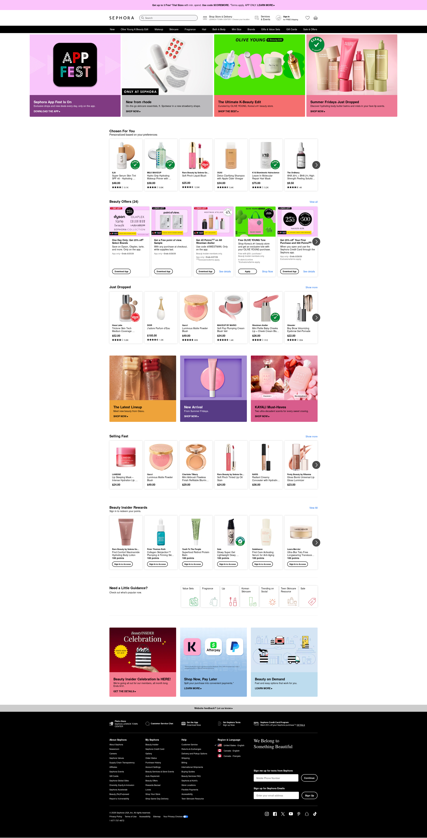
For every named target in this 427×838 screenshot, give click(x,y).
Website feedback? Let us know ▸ (213, 708)
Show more (312, 287)
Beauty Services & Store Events (159, 771)
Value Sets (188, 588)
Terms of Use (131, 816)
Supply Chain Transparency (122, 762)
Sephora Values (116, 758)
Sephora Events (116, 771)
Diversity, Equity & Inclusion (121, 785)
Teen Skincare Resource (288, 590)
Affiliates (113, 767)
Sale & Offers (310, 29)
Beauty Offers (151, 780)
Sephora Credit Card (154, 748)
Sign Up (309, 795)
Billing (184, 762)
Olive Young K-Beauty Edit (134, 29)
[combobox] (168, 18)
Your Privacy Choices (173, 816)
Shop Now (267, 271)
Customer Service (189, 744)
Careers (113, 753)
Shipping (185, 758)
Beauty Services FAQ (190, 776)
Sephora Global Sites (119, 780)
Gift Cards (291, 29)
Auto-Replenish (152, 776)
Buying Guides (188, 771)
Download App (121, 271)
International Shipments (192, 767)
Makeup (159, 29)
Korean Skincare (246, 590)
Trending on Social (267, 590)
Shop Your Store (152, 794)
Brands (251, 29)
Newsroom (114, 748)
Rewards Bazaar (153, 785)
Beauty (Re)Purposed (119, 794)
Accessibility (187, 794)
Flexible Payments (189, 789)
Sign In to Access (122, 564)
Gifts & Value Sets (270, 29)
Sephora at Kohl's (189, 780)
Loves (148, 789)
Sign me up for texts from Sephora (273, 770)
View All (313, 507)
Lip (223, 588)
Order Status (151, 758)
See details (225, 271)
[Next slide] (316, 165)
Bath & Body (219, 29)
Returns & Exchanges (191, 748)
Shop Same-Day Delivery (156, 798)
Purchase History (153, 762)
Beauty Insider (151, 744)
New (112, 29)
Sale (303, 588)
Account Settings (153, 767)
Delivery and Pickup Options (194, 753)
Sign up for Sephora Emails (269, 788)
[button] (256, 242)
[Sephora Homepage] (122, 18)
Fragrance (190, 29)
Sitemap (157, 816)
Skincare (173, 29)
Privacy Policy (115, 816)
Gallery (148, 753)
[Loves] (308, 18)
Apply (247, 271)
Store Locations (188, 785)
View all (314, 201)
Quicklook (126, 167)
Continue (309, 778)
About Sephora (116, 744)
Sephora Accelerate (118, 789)
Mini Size (236, 29)
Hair (204, 29)
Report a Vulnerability (119, 798)
